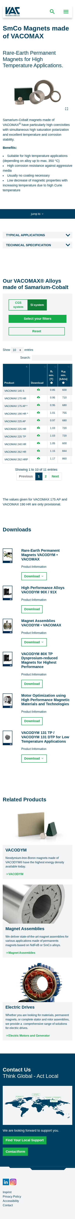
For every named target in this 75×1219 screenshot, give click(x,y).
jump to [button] (36, 213)
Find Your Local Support (25, 1140)
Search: (25, 357)
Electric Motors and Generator (29, 1035)
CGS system (18, 305)
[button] (37, 235)
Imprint (7, 1192)
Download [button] (32, 576)
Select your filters (37, 318)
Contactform (15, 1151)
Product (9, 382)
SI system (37, 304)
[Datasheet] (38, 389)
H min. (63, 375)
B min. (51, 375)
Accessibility (11, 1200)
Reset (36, 331)
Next (55, 476)
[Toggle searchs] (52, 11)
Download (37, 382)
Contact (8, 1205)
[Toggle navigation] (66, 11)
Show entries (18, 349)
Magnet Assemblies (21, 952)
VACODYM (15, 874)
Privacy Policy (12, 1196)
